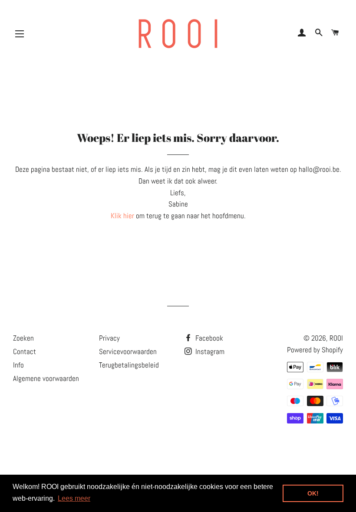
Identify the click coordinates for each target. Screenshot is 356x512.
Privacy (109, 338)
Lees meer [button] (74, 498)
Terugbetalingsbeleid (129, 365)
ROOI (336, 338)
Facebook (208, 338)
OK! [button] (313, 493)
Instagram (209, 351)
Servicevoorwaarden (128, 351)
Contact (24, 351)
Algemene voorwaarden (46, 378)
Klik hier (122, 215)
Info (18, 365)
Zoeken (23, 338)
